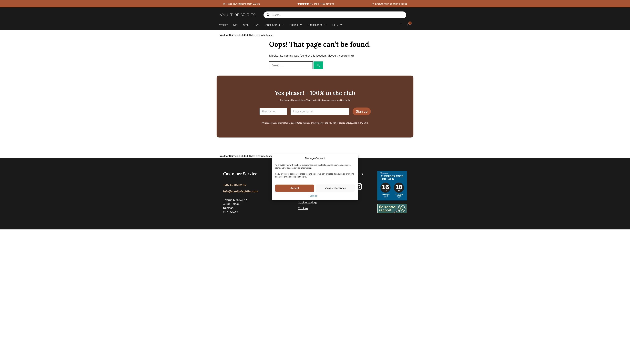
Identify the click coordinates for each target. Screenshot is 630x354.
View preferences (335, 188)
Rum (256, 24)
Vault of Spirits (228, 35)
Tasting (293, 24)
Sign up (362, 111)
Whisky (223, 24)
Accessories (315, 24)
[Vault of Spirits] (237, 15)
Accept (294, 188)
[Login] (401, 24)
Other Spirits (272, 24)
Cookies (313, 196)
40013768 (233, 212)
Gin (235, 24)
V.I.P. (335, 24)
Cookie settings (307, 202)
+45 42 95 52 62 (234, 185)
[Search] (318, 65)
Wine (245, 24)
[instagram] (358, 187)
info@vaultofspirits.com (240, 191)
